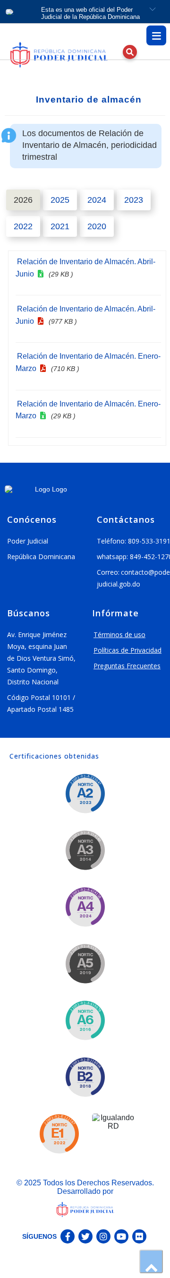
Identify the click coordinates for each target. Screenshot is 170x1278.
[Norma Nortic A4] (85, 907)
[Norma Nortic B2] (85, 1077)
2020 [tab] (96, 226)
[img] (63, 54)
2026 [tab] (23, 200)
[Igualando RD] (113, 1135)
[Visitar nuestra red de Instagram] (103, 1236)
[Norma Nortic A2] (85, 793)
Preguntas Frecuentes (127, 665)
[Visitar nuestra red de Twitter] (85, 1236)
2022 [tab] (23, 226)
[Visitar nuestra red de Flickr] (139, 1236)
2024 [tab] (96, 200)
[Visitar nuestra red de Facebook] (67, 1236)
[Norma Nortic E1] (59, 1133)
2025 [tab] (60, 200)
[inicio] (56, 54)
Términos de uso (119, 634)
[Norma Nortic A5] (85, 963)
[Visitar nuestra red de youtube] (121, 1236)
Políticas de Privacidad (128, 650)
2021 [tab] (60, 226)
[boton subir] (151, 1261)
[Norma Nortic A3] (85, 850)
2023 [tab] (133, 200)
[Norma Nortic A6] (85, 1020)
